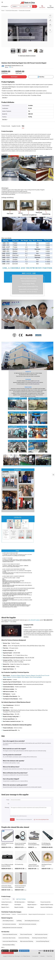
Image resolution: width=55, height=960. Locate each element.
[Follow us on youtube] (50, 950)
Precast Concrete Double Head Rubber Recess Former (20, 845)
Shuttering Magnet (37, 677)
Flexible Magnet (31, 902)
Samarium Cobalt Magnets (46, 907)
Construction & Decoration (11, 10)
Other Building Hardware (8, 920)
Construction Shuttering (23, 937)
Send (12, 819)
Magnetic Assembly (35, 675)
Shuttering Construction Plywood (39, 937)
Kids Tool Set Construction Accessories (27, 924)
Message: (7, 807)
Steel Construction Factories (41, 934)
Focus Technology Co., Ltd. (17, 956)
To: (8, 803)
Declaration (42, 956)
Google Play (13, 950)
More (2, 947)
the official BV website (34, 620)
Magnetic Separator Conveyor (47, 904)
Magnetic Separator (26, 675)
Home (2, 10)
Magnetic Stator (29, 677)
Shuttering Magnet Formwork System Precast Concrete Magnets (34, 845)
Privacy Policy (49, 956)
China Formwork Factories (26, 934)
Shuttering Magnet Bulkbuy (9, 944)
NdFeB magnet (4, 904)
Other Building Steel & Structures (32, 920)
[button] (2, 2)
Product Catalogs (22, 899)
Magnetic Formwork (12, 677)
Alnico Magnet (31, 907)
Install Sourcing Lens (8, 953)
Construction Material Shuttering (10, 941)
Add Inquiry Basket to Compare (28, 55)
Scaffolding (19, 920)
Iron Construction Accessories (9, 924)
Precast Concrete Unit (45, 902)
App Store (5, 950)
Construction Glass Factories (9, 937)
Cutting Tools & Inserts (6, 902)
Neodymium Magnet (16, 675)
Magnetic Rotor (20, 677)
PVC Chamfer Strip (19, 864)
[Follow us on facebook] (44, 950)
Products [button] (14, 6)
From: (8, 799)
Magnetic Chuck (5, 907)
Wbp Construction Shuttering (26, 941)
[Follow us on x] (46, 950)
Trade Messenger (24, 950)
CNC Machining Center (19, 902)
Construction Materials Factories (10, 934)
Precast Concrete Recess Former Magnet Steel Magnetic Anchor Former (20, 887)
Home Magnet (17, 904)
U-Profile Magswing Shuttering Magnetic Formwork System (46, 845)
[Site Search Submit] (34, 6)
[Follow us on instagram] (48, 950)
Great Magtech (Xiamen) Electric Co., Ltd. (14, 65)
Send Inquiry (14, 76)
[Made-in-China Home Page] (27, 2)
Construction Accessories (24, 10)
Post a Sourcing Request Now (41, 819)
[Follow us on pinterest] (52, 950)
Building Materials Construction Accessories (12, 927)
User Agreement (35, 956)
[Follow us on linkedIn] (39, 953)
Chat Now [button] (41, 76)
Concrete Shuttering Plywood (42, 941)
